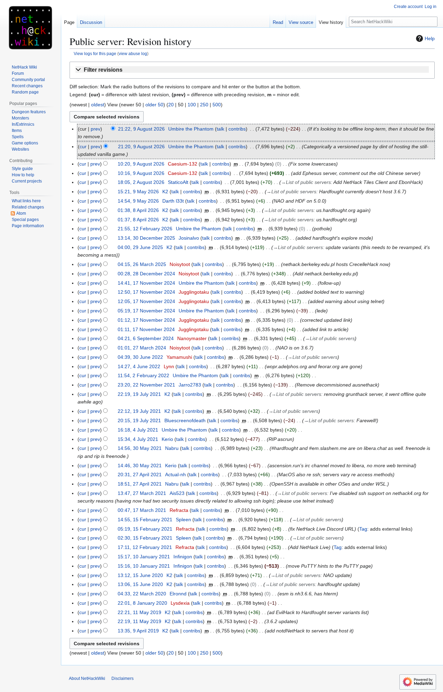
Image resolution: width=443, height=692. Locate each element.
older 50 (154, 104)
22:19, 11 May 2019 (139, 621)
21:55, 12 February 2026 (145, 228)
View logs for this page (95, 53)
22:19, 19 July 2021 (139, 394)
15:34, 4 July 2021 (138, 439)
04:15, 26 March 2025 (142, 264)
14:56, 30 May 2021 (140, 448)
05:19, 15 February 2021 (145, 529)
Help (430, 38)
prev (95, 129)
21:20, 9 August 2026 (141, 146)
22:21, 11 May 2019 (139, 612)
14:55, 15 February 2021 (145, 519)
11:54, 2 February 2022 (143, 375)
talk (220, 129)
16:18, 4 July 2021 (138, 430)
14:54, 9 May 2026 (138, 201)
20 (171, 104)
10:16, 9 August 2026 (141, 173)
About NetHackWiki (87, 678)
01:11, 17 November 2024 (146, 329)
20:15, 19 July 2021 (139, 420)
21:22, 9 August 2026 (141, 129)
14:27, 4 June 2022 (139, 366)
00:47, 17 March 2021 (142, 510)
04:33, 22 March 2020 (142, 593)
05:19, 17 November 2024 (146, 310)
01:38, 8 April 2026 (138, 210)
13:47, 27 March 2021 (142, 493)
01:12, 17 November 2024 (146, 320)
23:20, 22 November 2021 (146, 385)
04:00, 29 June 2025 (140, 247)
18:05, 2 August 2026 (141, 182)
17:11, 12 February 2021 (145, 547)
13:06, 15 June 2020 (140, 584)
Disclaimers (122, 678)
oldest (97, 104)
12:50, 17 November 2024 (146, 292)
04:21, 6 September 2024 (146, 338)
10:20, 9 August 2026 (141, 164)
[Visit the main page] (30, 27)
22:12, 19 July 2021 (139, 411)
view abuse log (133, 53)
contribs (237, 129)
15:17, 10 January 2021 (144, 556)
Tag (363, 529)
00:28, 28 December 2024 (146, 273)
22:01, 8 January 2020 (142, 603)
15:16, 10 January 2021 (144, 566)
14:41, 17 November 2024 (146, 283)
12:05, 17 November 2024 (146, 301)
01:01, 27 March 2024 (142, 348)
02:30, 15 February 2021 (145, 538)
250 (204, 104)
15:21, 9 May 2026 (138, 191)
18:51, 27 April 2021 (140, 484)
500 (217, 104)
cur (83, 146)
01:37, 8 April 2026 (138, 219)
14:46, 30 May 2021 (140, 465)
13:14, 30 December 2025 (146, 238)
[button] (252, 70)
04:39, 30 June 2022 (140, 357)
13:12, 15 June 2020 (140, 575)
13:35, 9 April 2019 (138, 630)
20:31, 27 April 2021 (140, 474)
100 (192, 104)
